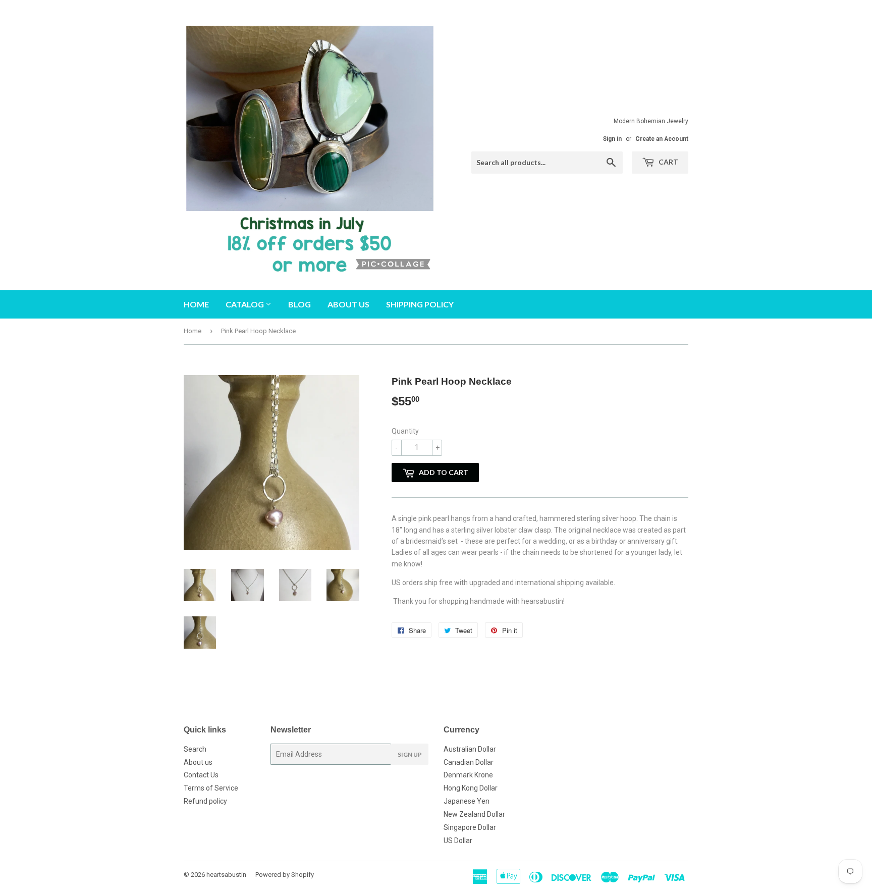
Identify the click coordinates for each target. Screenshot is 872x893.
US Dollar (458, 840)
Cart (667, 161)
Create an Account (661, 138)
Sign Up (410, 754)
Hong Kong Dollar (471, 788)
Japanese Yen (466, 801)
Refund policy (205, 801)
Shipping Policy (420, 304)
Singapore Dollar (470, 827)
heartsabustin (226, 874)
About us (348, 304)
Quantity (405, 431)
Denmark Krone (468, 775)
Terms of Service (211, 788)
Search (195, 749)
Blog (299, 304)
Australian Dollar (470, 749)
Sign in (612, 138)
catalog (245, 304)
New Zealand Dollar (474, 814)
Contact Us (201, 775)
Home (196, 304)
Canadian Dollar (469, 762)
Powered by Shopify (284, 874)
